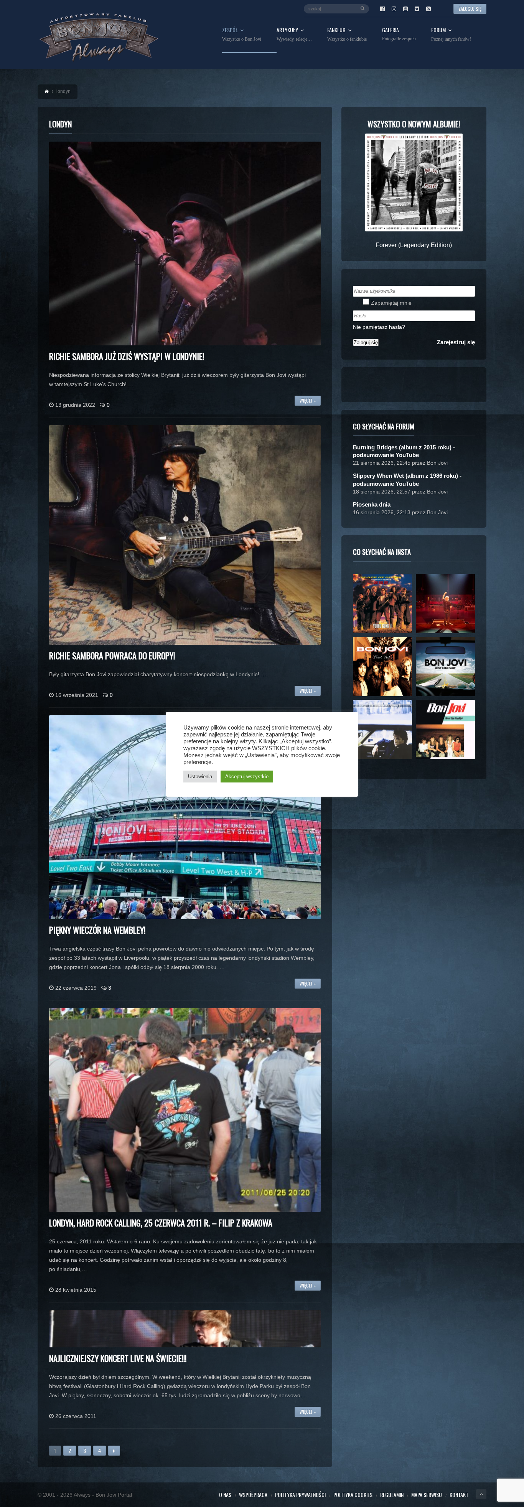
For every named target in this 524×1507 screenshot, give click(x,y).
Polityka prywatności (300, 1494)
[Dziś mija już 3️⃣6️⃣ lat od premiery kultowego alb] (382, 603)
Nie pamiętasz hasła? (379, 327)
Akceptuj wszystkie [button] (247, 776)
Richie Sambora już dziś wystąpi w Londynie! (126, 356)
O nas (225, 1494)
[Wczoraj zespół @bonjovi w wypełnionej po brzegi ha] (445, 603)
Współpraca (253, 1494)
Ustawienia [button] (200, 776)
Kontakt (459, 1494)
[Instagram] (394, 9)
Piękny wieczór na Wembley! (97, 930)
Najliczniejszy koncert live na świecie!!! (117, 1358)
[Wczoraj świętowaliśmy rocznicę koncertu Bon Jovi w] (445, 666)
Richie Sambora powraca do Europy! (112, 655)
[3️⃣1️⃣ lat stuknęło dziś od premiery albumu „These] (382, 666)
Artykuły (294, 34)
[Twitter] (417, 9)
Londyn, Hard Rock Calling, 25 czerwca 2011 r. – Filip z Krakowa (160, 1222)
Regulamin (392, 1494)
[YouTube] (405, 9)
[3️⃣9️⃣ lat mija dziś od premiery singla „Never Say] (445, 729)
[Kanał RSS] (428, 9)
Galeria (399, 34)
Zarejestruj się (456, 342)
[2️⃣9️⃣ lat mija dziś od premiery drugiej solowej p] (382, 729)
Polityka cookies (352, 1494)
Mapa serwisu (426, 1494)
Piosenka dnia (372, 504)
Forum (451, 34)
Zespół (241, 34)
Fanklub (347, 34)
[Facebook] (382, 9)
